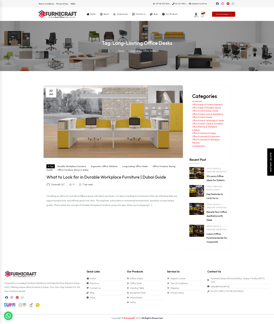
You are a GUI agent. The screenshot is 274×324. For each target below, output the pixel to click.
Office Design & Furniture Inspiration (207, 104)
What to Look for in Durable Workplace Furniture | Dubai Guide (106, 177)
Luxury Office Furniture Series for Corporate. (216, 237)
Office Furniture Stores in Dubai (73, 169)
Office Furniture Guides (202, 117)
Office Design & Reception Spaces (206, 107)
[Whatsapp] (233, 3)
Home (122, 51)
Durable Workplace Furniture (72, 166)
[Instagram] (222, 3)
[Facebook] (217, 3)
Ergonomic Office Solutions (104, 166)
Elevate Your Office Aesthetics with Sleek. (216, 215)
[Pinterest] (228, 3)
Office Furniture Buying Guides (205, 110)
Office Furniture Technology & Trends (208, 120)
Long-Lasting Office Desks (143, 51)
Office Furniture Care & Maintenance (207, 114)
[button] (8, 315)
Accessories (197, 101)
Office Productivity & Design (204, 133)
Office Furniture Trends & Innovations (207, 123)
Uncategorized (198, 146)
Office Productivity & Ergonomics (206, 136)
